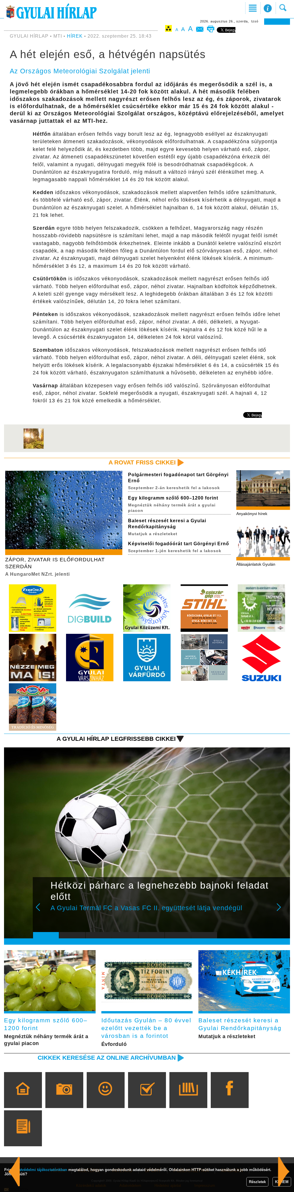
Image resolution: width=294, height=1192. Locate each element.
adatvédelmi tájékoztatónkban (40, 1170)
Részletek (257, 1182)
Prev (42, 911)
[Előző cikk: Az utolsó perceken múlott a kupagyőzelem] (283, 1171)
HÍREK (75, 36)
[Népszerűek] (105, 1098)
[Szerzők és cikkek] (23, 1136)
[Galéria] (64, 1098)
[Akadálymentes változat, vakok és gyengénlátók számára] (168, 29)
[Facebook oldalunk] (229, 1098)
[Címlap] (23, 1098)
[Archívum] (188, 1098)
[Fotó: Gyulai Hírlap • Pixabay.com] (33, 448)
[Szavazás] (147, 1098)
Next (282, 911)
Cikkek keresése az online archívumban (107, 1057)
